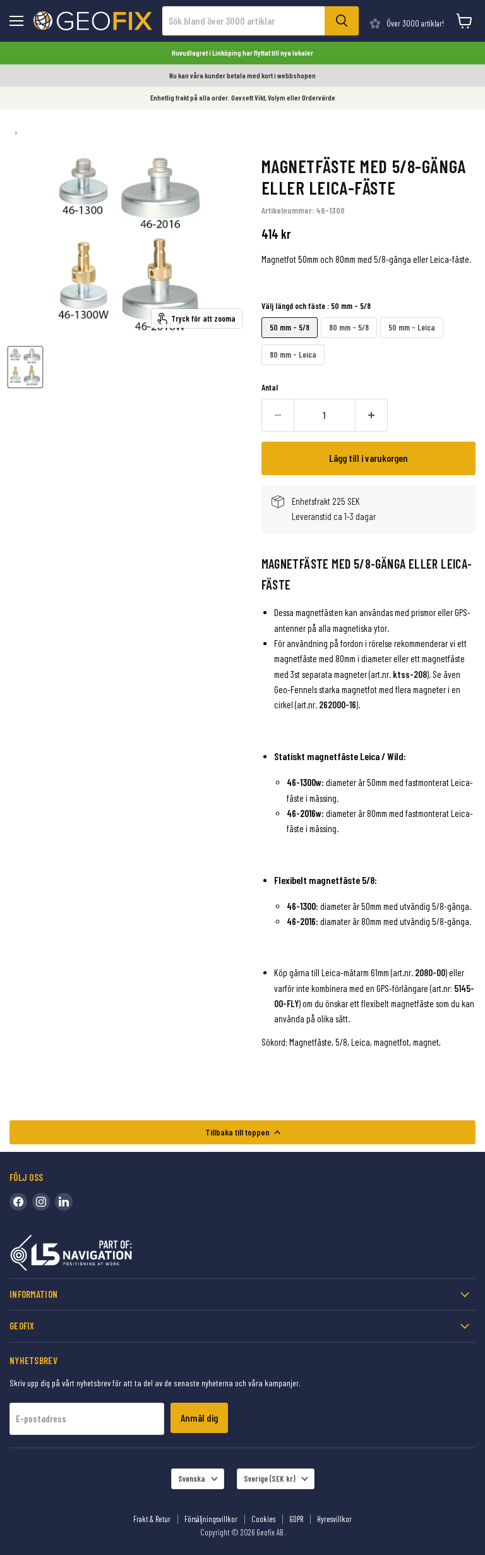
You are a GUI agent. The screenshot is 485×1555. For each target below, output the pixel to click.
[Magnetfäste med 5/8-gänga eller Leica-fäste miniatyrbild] (25, 367)
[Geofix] (97, 1255)
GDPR (296, 1519)
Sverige (270, 1478)
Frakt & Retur (152, 1519)
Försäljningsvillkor (210, 1519)
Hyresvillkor (334, 1519)
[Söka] (342, 20)
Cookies (263, 1519)
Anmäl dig (199, 1418)
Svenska (191, 1478)
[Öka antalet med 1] (372, 415)
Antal (269, 387)
